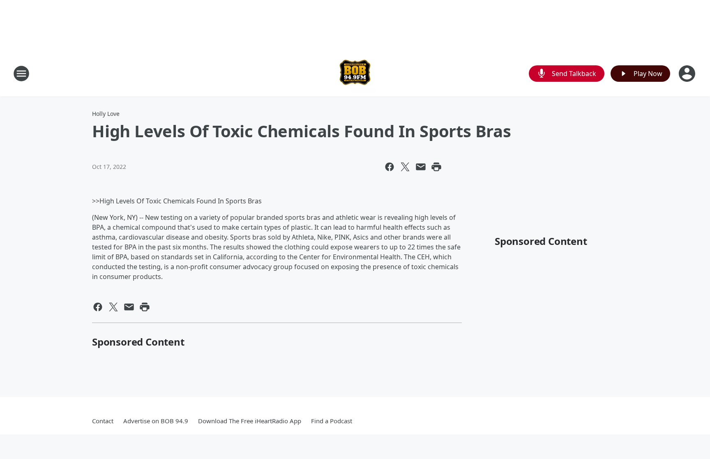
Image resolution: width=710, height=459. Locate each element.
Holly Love (106, 114)
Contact (102, 421)
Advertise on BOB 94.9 (155, 421)
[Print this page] (436, 167)
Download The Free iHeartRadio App (249, 421)
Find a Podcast (331, 421)
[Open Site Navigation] (21, 73)
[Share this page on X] (405, 167)
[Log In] (688, 73)
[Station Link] (355, 73)
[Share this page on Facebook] (389, 167)
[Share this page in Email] (420, 167)
